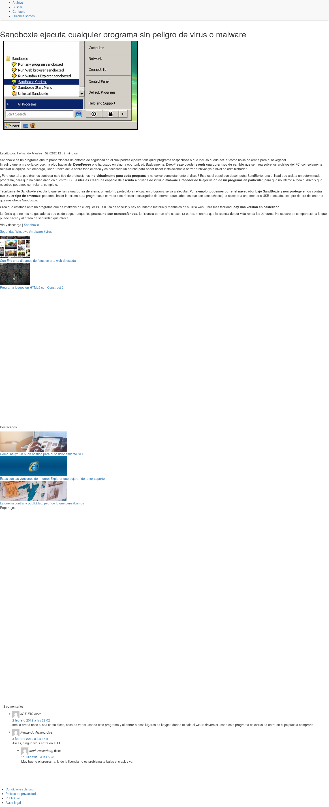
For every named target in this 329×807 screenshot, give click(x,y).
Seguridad (7, 231)
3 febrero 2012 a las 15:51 (31, 738)
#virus (48, 231)
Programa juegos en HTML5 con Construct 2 (32, 287)
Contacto (19, 11)
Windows (21, 231)
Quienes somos (24, 16)
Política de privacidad (21, 793)
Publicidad (13, 798)
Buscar (17, 7)
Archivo (18, 2)
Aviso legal (13, 802)
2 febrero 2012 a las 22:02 (31, 720)
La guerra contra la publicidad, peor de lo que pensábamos (42, 503)
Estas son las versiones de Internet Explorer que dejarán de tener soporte (52, 478)
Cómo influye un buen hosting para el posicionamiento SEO (42, 454)
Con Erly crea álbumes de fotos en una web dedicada (38, 260)
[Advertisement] (109, 140)
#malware (36, 231)
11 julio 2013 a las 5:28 (37, 757)
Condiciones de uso (20, 789)
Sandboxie (31, 224)
